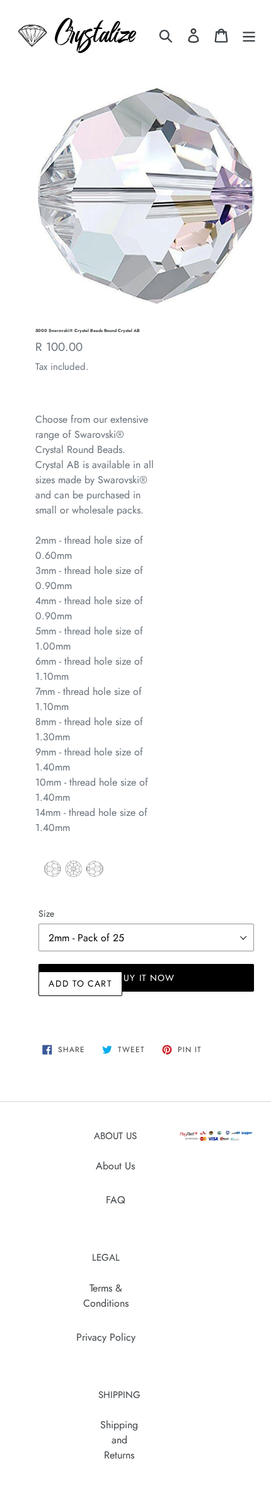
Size (46, 913)
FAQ (115, 1200)
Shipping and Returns (119, 1440)
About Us (115, 1166)
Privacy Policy (106, 1337)
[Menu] (249, 35)
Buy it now (146, 977)
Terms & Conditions (106, 1295)
